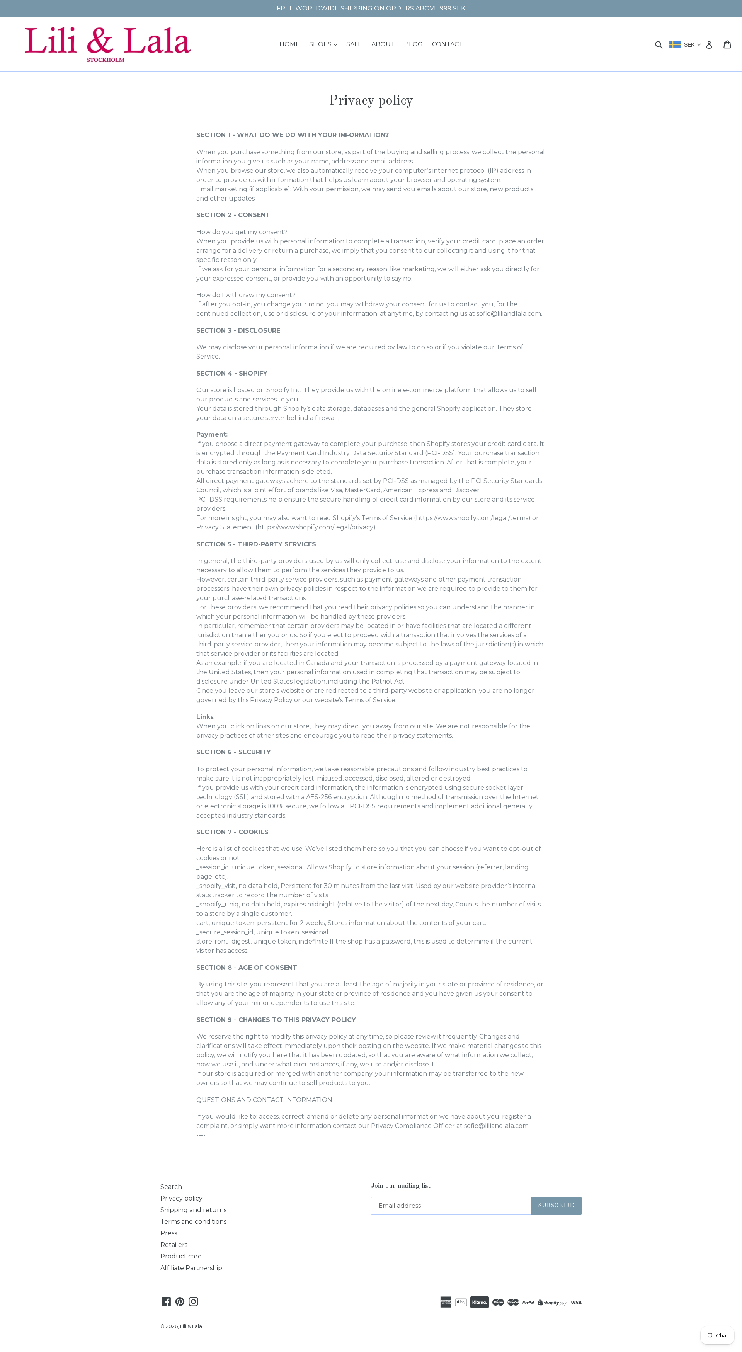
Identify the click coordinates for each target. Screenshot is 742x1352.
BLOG (413, 44)
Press (168, 1233)
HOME (289, 44)
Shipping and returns (193, 1210)
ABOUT (383, 44)
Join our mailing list (401, 1186)
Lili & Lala (191, 1326)
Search (171, 1186)
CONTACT (447, 44)
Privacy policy (181, 1198)
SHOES (321, 44)
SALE (354, 44)
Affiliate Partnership (191, 1268)
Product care (181, 1256)
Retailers (173, 1244)
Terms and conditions (193, 1221)
